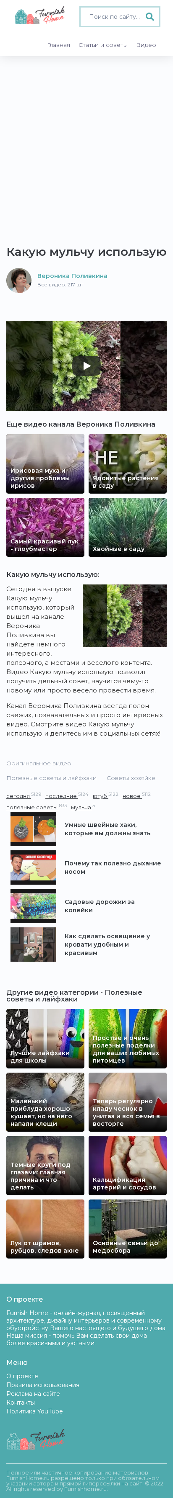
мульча (83, 807)
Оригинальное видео (38, 763)
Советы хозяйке (131, 778)
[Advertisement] (86, 146)
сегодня (23, 795)
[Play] (86, 366)
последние (67, 795)
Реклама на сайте (33, 1394)
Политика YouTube (34, 1411)
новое (137, 795)
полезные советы (36, 807)
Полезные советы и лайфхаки (51, 778)
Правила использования (42, 1385)
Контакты (20, 1402)
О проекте (22, 1376)
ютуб (105, 795)
